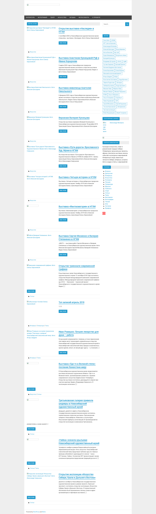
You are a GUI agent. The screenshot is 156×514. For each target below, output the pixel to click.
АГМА (113, 40)
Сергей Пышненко (121, 103)
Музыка (72, 17)
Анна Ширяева (120, 49)
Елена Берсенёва (108, 70)
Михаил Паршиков (120, 91)
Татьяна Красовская (109, 106)
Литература (30, 17)
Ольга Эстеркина (108, 97)
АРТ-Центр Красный (109, 43)
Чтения (107, 202)
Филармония (121, 106)
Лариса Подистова (109, 82)
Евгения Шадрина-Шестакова (112, 67)
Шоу (106, 204)
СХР (117, 100)
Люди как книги (120, 85)
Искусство (62, 17)
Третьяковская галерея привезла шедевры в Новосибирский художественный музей (76, 403)
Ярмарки (108, 208)
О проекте (96, 17)
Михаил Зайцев (108, 91)
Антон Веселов (107, 52)
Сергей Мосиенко (108, 103)
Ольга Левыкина (114, 94)
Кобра (116, 76)
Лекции (107, 182)
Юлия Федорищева (109, 113)
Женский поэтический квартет (112, 73)
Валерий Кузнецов (109, 58)
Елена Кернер (120, 70)
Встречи (107, 171)
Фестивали (108, 197)
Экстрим (108, 206)
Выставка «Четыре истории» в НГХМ (77, 177)
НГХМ (105, 94)
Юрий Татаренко (122, 113)
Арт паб (116, 52)
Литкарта (119, 82)
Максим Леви (107, 88)
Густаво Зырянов (108, 64)
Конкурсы (108, 180)
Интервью (33, 325)
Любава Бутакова (108, 85)
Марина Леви (117, 88)
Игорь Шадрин (107, 76)
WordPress (36, 512)
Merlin (44, 512)
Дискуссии (108, 173)
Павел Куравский (108, 100)
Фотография (42, 17)
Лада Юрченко (123, 79)
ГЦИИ (124, 61)
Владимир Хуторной (109, 61)
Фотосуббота (84, 17)
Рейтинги (108, 189)
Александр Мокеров (117, 123)
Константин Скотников (110, 79)
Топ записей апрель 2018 (71, 302)
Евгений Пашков (120, 64)
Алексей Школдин (108, 49)
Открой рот (118, 97)
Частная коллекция (109, 110)
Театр (52, 17)
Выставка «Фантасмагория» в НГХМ (77, 206)
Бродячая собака (121, 55)
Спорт (107, 191)
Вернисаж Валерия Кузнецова (74, 118)
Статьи (32, 296)
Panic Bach (106, 40)
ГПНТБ (119, 61)
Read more (63, 43)
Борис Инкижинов (108, 55)
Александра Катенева (110, 46)
